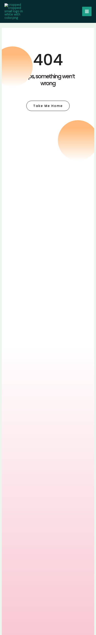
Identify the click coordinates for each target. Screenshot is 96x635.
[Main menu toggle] (87, 11)
